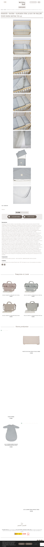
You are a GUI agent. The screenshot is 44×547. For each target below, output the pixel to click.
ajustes (5, 545)
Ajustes (35, 543)
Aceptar (21, 543)
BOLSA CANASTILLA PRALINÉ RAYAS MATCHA (33, 315)
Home (5, 9)
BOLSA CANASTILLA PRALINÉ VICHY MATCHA (33, 295)
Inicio (2, 9)
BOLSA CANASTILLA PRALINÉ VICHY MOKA (11, 295)
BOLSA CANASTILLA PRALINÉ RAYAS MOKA (11, 315)
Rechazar (29, 543)
